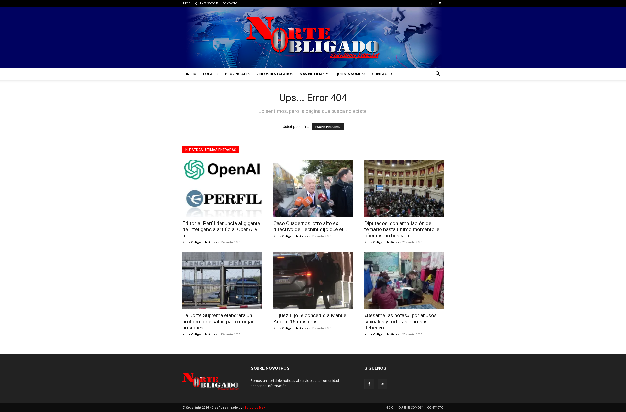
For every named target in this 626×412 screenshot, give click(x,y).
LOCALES (210, 73)
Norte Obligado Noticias (199, 242)
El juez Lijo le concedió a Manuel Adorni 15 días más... (310, 319)
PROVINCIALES (237, 73)
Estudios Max (255, 407)
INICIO (186, 3)
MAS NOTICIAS (312, 73)
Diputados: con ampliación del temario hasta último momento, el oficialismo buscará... (402, 229)
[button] (438, 74)
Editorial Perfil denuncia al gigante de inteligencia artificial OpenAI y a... (221, 229)
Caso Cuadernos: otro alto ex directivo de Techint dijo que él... (310, 226)
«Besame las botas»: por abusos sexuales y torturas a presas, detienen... (400, 322)
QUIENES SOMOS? (206, 3)
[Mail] (440, 3)
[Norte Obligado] (313, 37)
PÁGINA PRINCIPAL (327, 127)
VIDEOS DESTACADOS (275, 73)
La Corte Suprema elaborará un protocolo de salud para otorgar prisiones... (218, 322)
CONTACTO (230, 3)
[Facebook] (432, 3)
